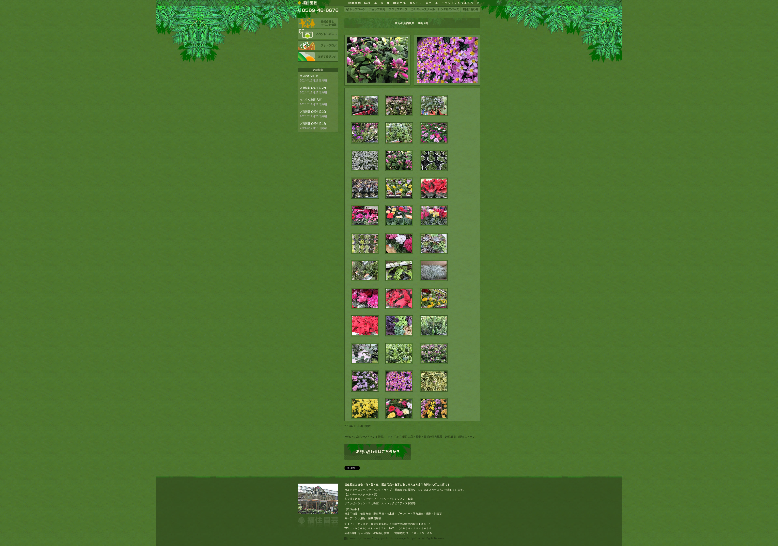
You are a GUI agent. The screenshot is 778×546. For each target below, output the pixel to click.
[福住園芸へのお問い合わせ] (377, 452)
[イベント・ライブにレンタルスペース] (448, 9)
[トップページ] (355, 9)
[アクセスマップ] (398, 9)
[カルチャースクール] (422, 9)
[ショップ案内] (377, 9)
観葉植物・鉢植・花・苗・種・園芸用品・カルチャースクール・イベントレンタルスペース (414, 2)
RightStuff (415, 538)
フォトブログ (393, 436)
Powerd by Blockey (359, 538)
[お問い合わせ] (470, 9)
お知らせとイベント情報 (368, 436)
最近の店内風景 (411, 436)
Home (347, 436)
